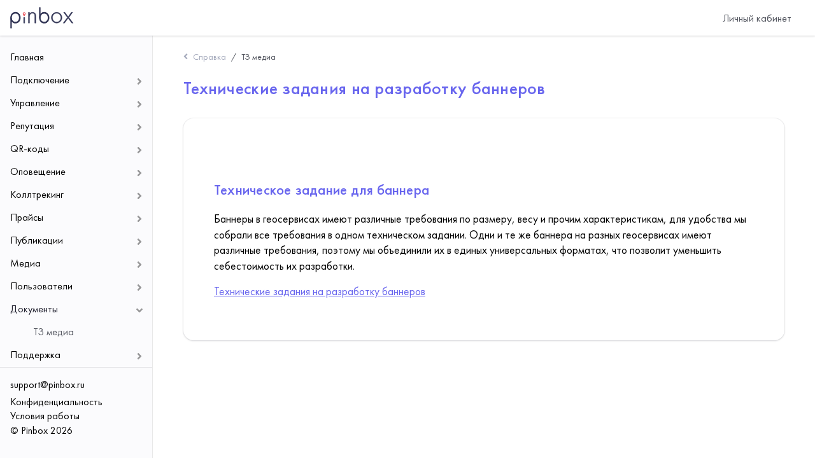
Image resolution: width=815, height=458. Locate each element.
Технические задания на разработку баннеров (319, 291)
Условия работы (45, 415)
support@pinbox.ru (47, 384)
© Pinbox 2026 (41, 430)
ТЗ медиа (258, 56)
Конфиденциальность (56, 401)
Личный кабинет (757, 18)
